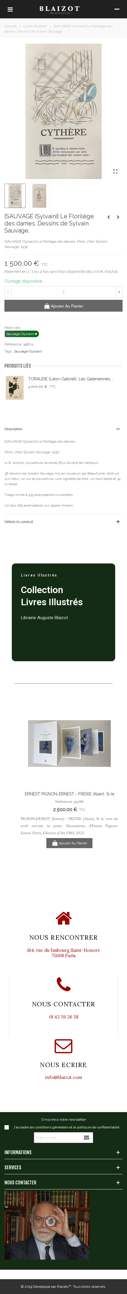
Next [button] (109, 779)
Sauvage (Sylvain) (28, 351)
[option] (69, 774)
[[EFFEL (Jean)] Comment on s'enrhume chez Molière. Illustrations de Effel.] (118, 217)
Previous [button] (29, 779)
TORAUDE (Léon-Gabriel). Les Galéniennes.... (71, 379)
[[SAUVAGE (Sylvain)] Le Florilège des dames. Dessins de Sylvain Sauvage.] (115, 171)
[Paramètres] (117, 9)
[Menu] (10, 9)
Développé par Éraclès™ (52, 1287)
